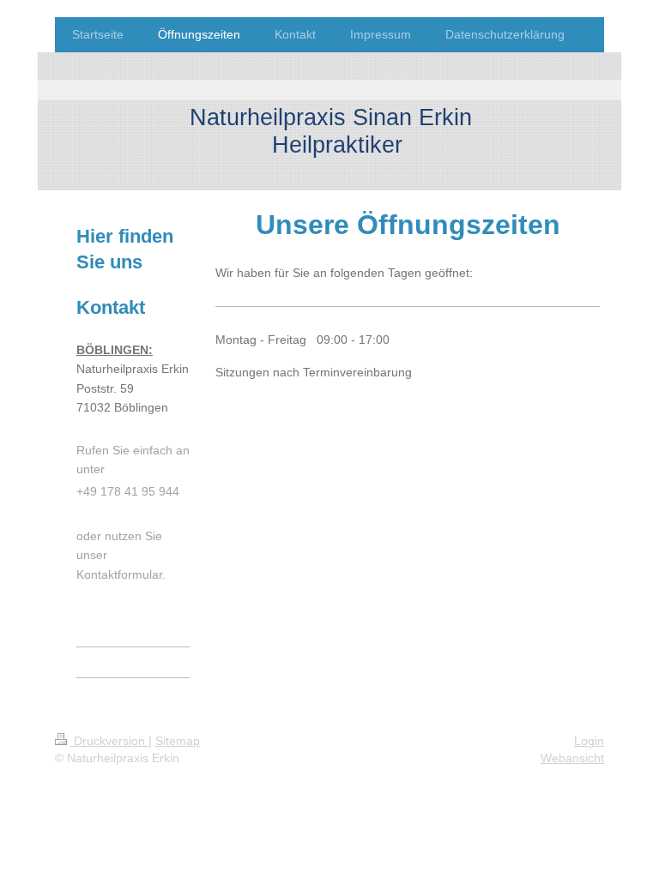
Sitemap (177, 741)
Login (589, 741)
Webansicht (572, 758)
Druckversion (109, 741)
